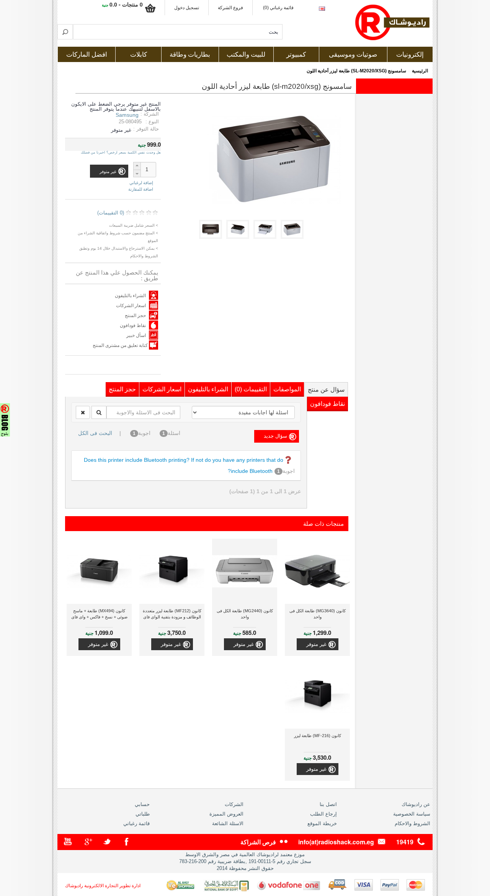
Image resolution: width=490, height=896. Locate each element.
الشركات (234, 804)
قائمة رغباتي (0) (278, 7)
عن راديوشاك (416, 804)
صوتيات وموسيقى (353, 54)
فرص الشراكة (258, 841)
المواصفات (287, 389)
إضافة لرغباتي (141, 183)
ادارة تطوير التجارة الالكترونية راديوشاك (102, 885)
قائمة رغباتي (136, 823)
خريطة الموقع (322, 823)
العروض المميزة (226, 814)
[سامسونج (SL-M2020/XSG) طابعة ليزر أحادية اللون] (293, 237)
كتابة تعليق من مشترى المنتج (121, 345)
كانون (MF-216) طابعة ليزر (317, 735)
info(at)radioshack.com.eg (336, 841)
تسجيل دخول (186, 7)
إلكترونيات (410, 54)
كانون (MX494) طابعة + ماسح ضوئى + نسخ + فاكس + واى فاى (99, 613)
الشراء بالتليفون (130, 295)
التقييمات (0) (251, 389)
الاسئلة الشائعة (227, 823)
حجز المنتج (135, 315)
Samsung (127, 115)
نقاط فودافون (133, 325)
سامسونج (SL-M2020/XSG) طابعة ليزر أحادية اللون (356, 71)
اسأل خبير (136, 335)
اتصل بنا (328, 804)
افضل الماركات (86, 54)
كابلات (138, 54)
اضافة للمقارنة (140, 189)
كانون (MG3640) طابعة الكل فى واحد (317, 613)
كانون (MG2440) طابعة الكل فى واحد (245, 613)
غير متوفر (316, 644)
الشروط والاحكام (412, 823)
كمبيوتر (296, 54)
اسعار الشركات (131, 305)
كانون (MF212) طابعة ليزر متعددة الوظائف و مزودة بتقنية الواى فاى (172, 613)
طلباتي (143, 814)
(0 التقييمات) (110, 213)
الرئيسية (420, 71)
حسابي (142, 804)
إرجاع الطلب (323, 814)
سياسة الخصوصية (411, 814)
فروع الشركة (230, 7)
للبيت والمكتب (246, 54)
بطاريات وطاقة (190, 54)
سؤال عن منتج (326, 389)
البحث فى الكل (95, 433)
